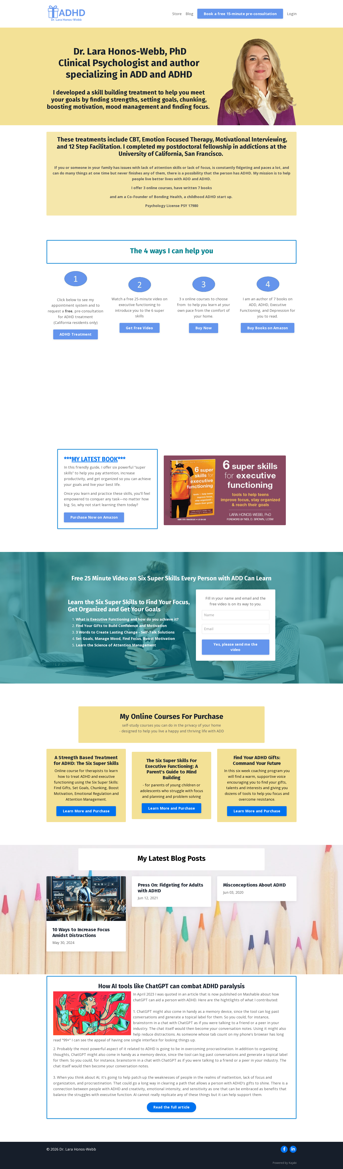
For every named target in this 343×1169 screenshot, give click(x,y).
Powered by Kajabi (285, 1163)
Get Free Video (139, 327)
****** (94, 459)
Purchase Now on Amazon (94, 517)
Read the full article (171, 1107)
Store (177, 13)
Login (292, 13)
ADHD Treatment (76, 334)
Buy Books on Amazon (267, 327)
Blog (189, 13)
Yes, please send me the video (235, 647)
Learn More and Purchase (86, 811)
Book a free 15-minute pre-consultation (240, 13)
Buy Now (203, 327)
